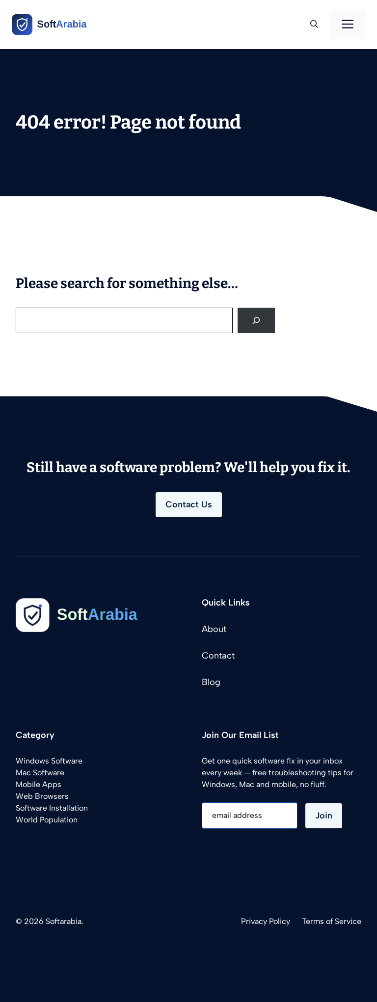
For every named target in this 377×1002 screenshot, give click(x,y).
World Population (47, 819)
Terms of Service (331, 921)
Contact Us (188, 504)
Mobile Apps (38, 784)
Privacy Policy (265, 921)
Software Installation (52, 808)
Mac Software (40, 772)
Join (323, 815)
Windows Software (49, 760)
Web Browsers (42, 796)
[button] (314, 24)
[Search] (256, 320)
